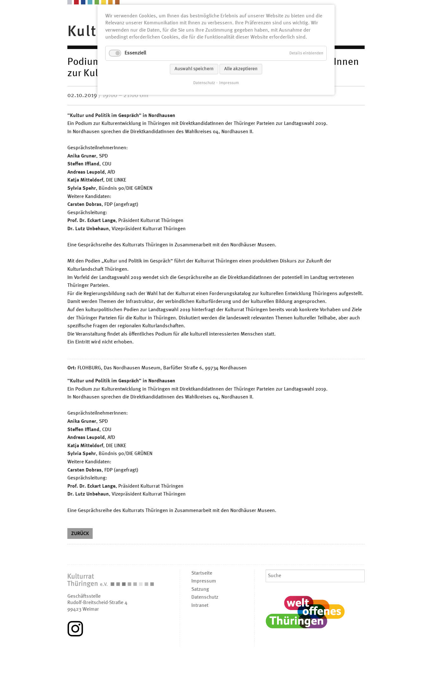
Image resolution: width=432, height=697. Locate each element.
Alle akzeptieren (240, 69)
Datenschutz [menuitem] (204, 597)
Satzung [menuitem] (200, 589)
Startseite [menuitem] (201, 573)
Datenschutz (204, 83)
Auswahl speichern (194, 69)
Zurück (80, 533)
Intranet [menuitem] (199, 605)
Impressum (229, 83)
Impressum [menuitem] (203, 581)
